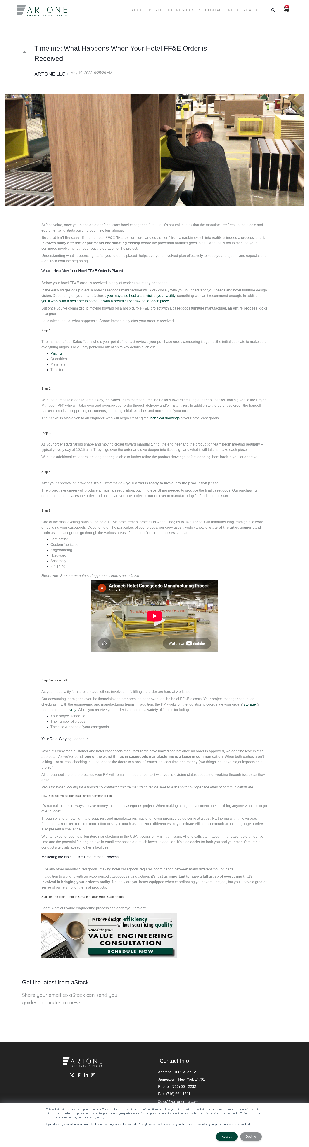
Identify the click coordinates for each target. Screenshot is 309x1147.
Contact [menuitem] (215, 10)
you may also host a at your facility (141, 296)
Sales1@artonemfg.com (178, 1101)
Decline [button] (251, 1136)
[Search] (216, 29)
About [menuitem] (138, 10)
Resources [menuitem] (189, 10)
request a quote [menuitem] (247, 10)
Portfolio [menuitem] (161, 10)
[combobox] (154, 31)
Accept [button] (227, 1136)
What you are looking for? (110, 25)
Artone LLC (49, 74)
